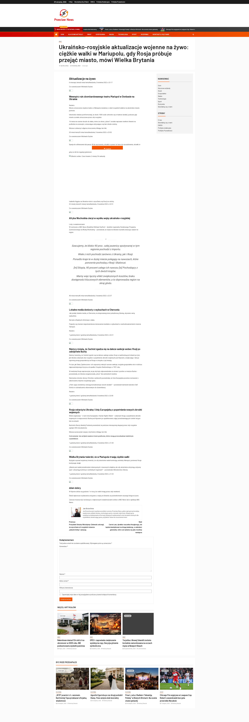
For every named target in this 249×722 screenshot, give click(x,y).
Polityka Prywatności (118, 2)
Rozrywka (144, 34)
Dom (62, 34)
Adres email (64, 581)
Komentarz (63, 546)
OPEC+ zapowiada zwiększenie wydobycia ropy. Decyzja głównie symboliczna (104, 643)
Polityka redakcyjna (103, 2)
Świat (89, 34)
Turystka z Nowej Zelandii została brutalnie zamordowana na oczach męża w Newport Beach (137, 643)
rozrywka (58, 692)
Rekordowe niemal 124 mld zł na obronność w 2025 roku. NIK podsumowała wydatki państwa (71, 643)
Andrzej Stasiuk (72, 648)
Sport (134, 34)
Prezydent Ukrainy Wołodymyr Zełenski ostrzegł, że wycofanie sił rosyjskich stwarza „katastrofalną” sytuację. (86, 526)
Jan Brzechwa (65, 65)
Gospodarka (100, 34)
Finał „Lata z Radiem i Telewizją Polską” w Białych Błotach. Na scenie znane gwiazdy (104, 29)
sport (161, 692)
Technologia (123, 34)
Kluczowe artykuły (75, 34)
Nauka (111, 34)
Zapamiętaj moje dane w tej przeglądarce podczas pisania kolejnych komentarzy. (89, 595)
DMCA (93, 2)
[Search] (193, 34)
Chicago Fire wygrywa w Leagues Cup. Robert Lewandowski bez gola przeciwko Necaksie (166, 29)
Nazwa (62, 574)
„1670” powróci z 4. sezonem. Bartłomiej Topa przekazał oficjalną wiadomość (71, 698)
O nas (71, 2)
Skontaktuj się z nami (81, 2)
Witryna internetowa (66, 588)
